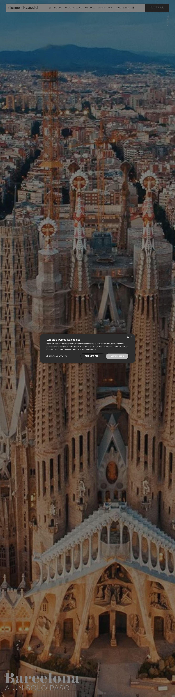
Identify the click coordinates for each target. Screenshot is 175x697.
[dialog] (87, 348)
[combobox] (128, 337)
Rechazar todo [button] (92, 356)
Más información (89, 349)
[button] (56, 356)
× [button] (131, 337)
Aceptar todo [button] (117, 356)
